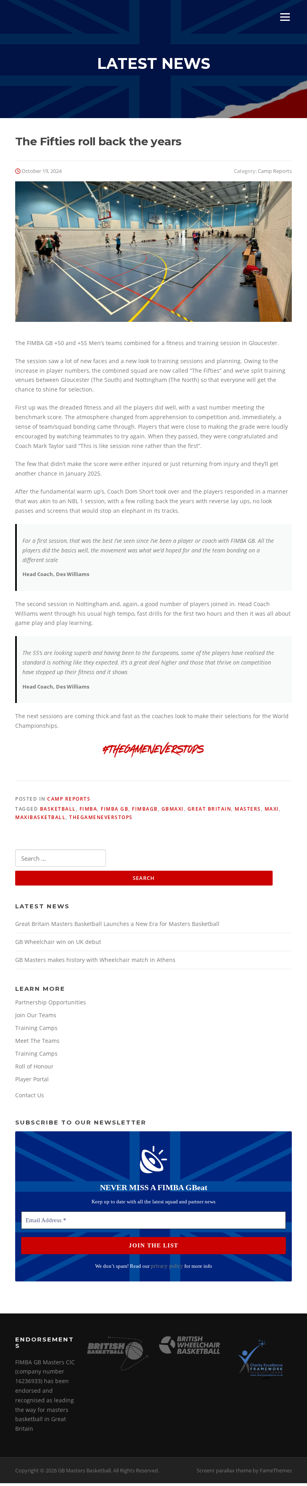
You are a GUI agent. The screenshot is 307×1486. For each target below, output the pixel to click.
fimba (89, 808)
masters (248, 808)
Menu (285, 17)
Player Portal (32, 1079)
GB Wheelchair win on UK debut (58, 942)
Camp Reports (275, 171)
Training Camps (36, 1028)
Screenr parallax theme (224, 1470)
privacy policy (167, 1266)
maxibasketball (40, 817)
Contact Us (29, 1095)
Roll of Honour (34, 1066)
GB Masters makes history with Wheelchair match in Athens (95, 960)
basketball (58, 808)
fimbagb (145, 808)
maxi (272, 808)
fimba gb (114, 808)
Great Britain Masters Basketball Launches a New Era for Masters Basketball (117, 924)
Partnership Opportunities (50, 1002)
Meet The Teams (37, 1040)
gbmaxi (172, 808)
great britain (209, 808)
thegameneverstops (101, 817)
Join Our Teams (35, 1015)
